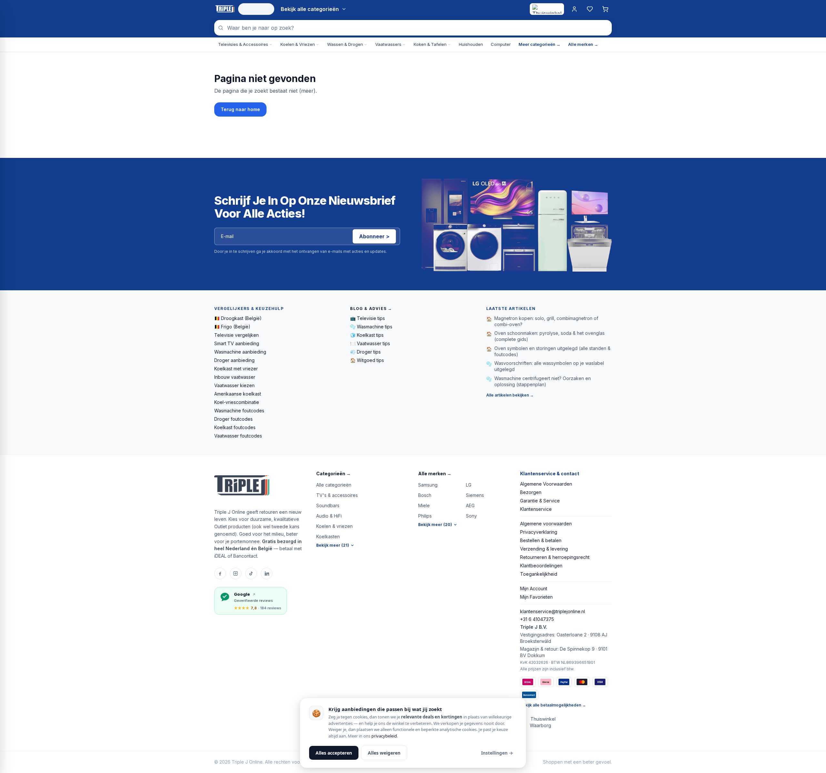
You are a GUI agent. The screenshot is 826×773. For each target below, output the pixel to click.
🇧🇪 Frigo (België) (232, 326)
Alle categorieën (333, 485)
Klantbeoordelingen (541, 565)
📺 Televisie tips (367, 318)
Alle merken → (583, 44)
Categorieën (333, 473)
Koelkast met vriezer (236, 368)
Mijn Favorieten (536, 597)
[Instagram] (235, 573)
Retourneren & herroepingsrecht (554, 557)
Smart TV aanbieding (236, 343)
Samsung (428, 485)
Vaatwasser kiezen (234, 385)
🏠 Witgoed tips (367, 360)
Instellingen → (497, 753)
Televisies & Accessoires (243, 44)
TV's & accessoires (337, 495)
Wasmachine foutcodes (239, 410)
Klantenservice (536, 509)
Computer (501, 44)
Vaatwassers (388, 44)
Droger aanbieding (234, 360)
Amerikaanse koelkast (237, 394)
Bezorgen (530, 492)
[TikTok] (251, 573)
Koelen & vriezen (334, 526)
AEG (470, 505)
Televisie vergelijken (236, 335)
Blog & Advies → (371, 308)
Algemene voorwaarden (546, 523)
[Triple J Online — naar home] (225, 9)
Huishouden (471, 44)
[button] (362, 473)
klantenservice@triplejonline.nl (552, 611)
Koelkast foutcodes (235, 427)
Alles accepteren (334, 753)
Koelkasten (328, 536)
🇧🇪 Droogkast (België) (238, 318)
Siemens (475, 495)
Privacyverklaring (538, 532)
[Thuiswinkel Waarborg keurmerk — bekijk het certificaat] (547, 9)
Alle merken (434, 473)
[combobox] (413, 28)
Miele (424, 505)
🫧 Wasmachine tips (371, 326)
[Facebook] (220, 573)
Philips (425, 516)
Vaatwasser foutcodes (238, 435)
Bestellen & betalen (540, 540)
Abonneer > (374, 236)
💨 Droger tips (365, 352)
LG (468, 485)
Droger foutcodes (233, 419)
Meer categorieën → (539, 44)
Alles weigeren (384, 753)
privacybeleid (384, 736)
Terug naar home (240, 109)
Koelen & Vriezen (297, 44)
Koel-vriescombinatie (236, 402)
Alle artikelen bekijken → (510, 395)
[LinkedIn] (266, 573)
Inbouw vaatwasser (234, 377)
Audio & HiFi (329, 516)
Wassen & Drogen (345, 44)
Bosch (424, 495)
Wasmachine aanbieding (240, 352)
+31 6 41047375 (537, 619)
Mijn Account (533, 588)
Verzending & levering (544, 548)
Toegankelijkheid (538, 574)
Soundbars (327, 505)
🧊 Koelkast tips (367, 335)
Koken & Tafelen (430, 44)
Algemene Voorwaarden (546, 484)
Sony (471, 516)
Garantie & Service (540, 500)
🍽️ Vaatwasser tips (370, 343)
